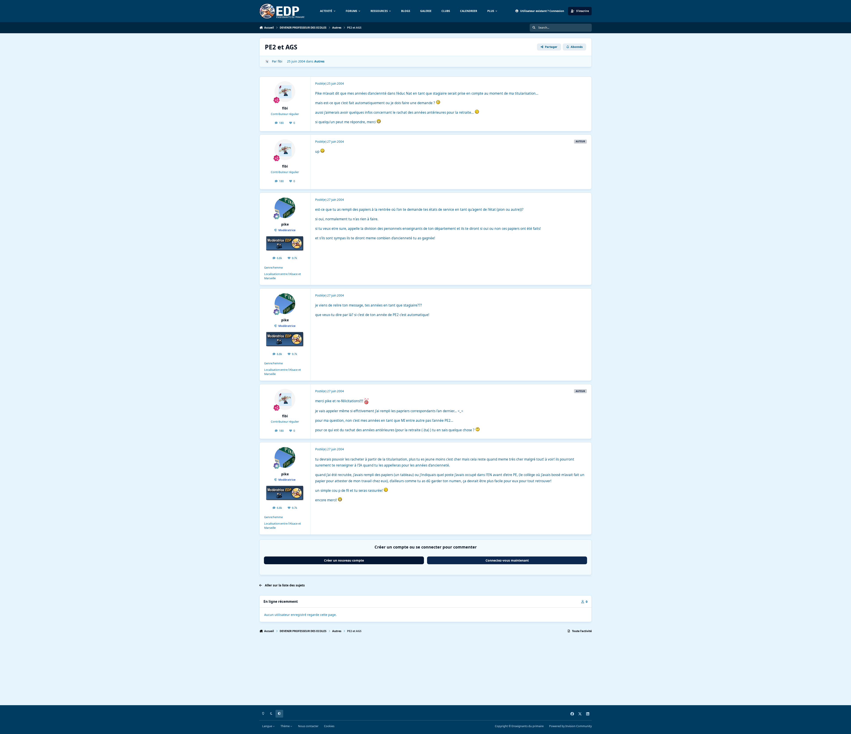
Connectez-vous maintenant (507, 560)
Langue (267, 726)
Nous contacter (308, 726)
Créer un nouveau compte (344, 560)
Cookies (329, 726)
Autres (319, 61)
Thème (285, 726)
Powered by (570, 726)
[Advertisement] (392, 671)
